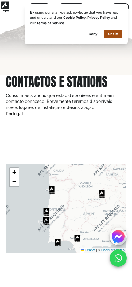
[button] (46, 212)
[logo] (5, 6)
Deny (93, 34)
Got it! (113, 34)
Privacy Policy (98, 17)
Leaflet (89, 250)
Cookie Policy (74, 17)
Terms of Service (50, 23)
